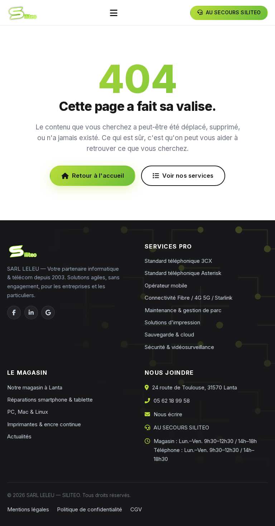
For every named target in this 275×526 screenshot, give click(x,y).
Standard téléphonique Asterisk (183, 273)
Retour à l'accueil (98, 175)
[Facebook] (14, 312)
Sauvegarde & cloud (169, 334)
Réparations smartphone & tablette (50, 399)
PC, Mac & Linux (27, 411)
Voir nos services (187, 175)
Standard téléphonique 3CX (178, 260)
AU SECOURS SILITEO (181, 427)
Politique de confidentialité (89, 509)
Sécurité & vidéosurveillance (179, 347)
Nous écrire (168, 414)
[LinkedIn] (31, 312)
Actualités (19, 436)
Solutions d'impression (172, 322)
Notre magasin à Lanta (34, 387)
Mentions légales (28, 509)
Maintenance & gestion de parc (183, 310)
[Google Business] (48, 312)
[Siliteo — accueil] (22, 13)
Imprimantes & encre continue (44, 424)
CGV (136, 509)
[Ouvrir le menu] (113, 12)
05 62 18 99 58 (172, 400)
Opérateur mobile (166, 285)
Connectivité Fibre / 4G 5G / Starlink (188, 297)
